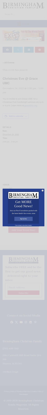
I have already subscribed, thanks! (23, 225)
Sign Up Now (23, 219)
